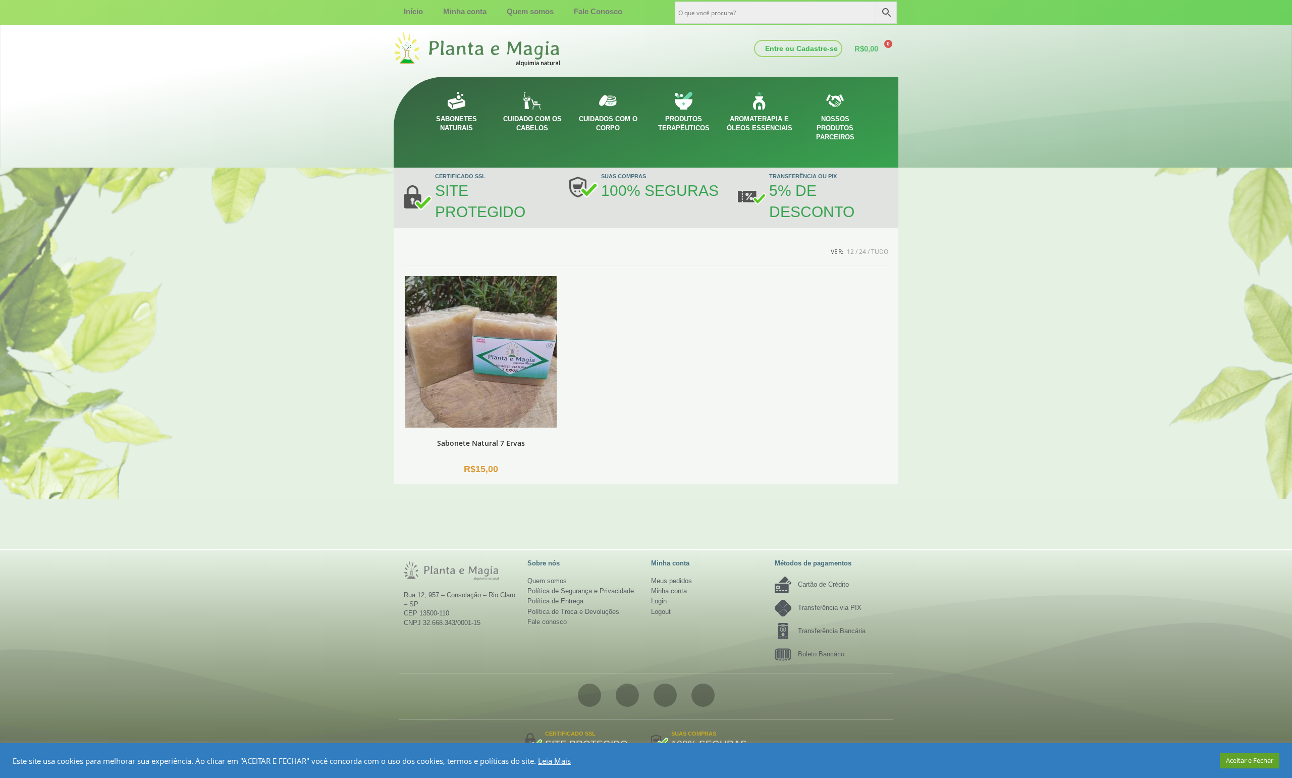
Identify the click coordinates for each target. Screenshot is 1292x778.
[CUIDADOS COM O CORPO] (608, 101)
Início (413, 11)
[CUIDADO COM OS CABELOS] (532, 101)
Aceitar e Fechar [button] (1249, 760)
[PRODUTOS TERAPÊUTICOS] (683, 101)
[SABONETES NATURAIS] (456, 101)
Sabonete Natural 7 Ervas (481, 443)
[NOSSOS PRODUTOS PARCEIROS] (835, 101)
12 (850, 251)
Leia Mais (554, 760)
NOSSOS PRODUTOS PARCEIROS (835, 128)
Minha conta (465, 11)
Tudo (879, 251)
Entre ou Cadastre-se (801, 48)
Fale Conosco (598, 11)
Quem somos (530, 11)
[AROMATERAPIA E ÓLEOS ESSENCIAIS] (759, 101)
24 (862, 251)
